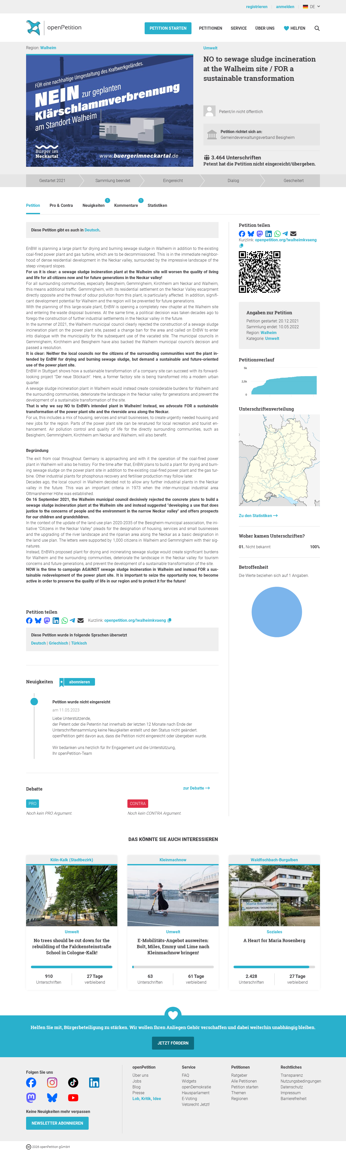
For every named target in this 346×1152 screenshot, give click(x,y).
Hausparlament (195, 1092)
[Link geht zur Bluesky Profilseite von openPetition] (52, 1097)
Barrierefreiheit (293, 1098)
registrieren (256, 6)
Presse (138, 1092)
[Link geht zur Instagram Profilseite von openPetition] (52, 1082)
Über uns (140, 1075)
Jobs (136, 1081)
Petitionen (211, 28)
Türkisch (79, 643)
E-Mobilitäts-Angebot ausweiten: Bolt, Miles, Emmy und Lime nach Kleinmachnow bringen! (173, 946)
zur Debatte (194, 788)
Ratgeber (239, 1075)
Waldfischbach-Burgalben (274, 860)
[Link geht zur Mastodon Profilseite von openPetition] (31, 1097)
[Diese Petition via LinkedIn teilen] (56, 620)
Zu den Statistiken (256, 515)
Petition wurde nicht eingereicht (81, 702)
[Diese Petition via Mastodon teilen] (47, 620)
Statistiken (157, 205)
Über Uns (265, 28)
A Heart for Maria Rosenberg (274, 940)
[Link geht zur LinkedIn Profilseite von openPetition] (94, 1082)
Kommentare (126, 203)
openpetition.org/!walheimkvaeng (135, 620)
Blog (136, 1087)
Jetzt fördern (173, 1043)
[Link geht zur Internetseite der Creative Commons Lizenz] (29, 1146)
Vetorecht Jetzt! (196, 1104)
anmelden (285, 6)
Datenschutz (292, 1087)
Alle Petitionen (244, 1081)
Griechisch (59, 643)
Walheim (48, 47)
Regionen (239, 1098)
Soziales (274, 931)
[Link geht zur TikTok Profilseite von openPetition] (73, 1082)
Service (239, 28)
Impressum (291, 1092)
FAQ (185, 1075)
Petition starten (168, 28)
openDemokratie (196, 1087)
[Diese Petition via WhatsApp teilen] (65, 620)
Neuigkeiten (94, 203)
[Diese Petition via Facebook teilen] (29, 620)
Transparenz (292, 1075)
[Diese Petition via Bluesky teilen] (38, 620)
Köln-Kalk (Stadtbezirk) (71, 860)
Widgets (189, 1081)
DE (311, 6)
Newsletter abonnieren (57, 1123)
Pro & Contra (61, 205)
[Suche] (317, 28)
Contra (138, 803)
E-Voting (189, 1098)
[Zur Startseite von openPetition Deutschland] (54, 27)
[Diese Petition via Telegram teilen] (72, 620)
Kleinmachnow (173, 860)
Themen (238, 1092)
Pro (32, 803)
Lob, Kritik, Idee (146, 1098)
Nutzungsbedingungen (301, 1081)
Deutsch (92, 230)
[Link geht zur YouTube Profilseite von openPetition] (73, 1097)
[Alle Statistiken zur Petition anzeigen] (279, 504)
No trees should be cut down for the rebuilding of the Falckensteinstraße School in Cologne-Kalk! (71, 946)
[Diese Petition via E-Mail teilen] (80, 620)
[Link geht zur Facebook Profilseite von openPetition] (31, 1082)
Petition (33, 205)
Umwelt (210, 48)
